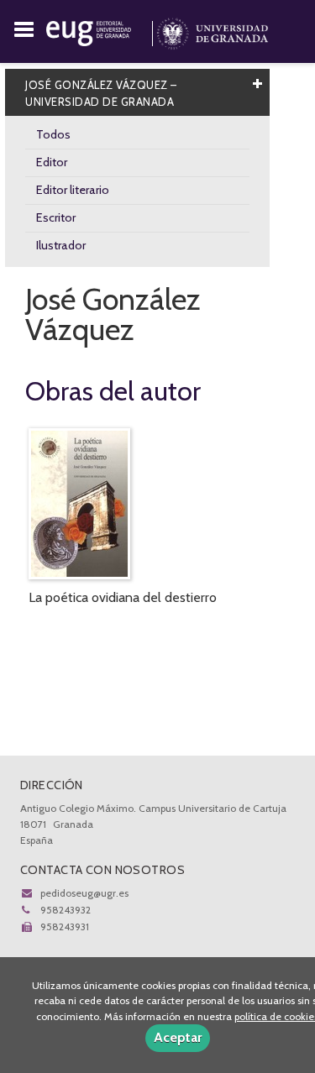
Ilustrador (61, 245)
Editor (51, 162)
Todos (53, 134)
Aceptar (178, 1037)
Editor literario (72, 189)
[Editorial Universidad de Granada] (101, 30)
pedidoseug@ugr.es (84, 893)
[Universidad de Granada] (212, 30)
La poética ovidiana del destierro (123, 597)
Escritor (56, 217)
